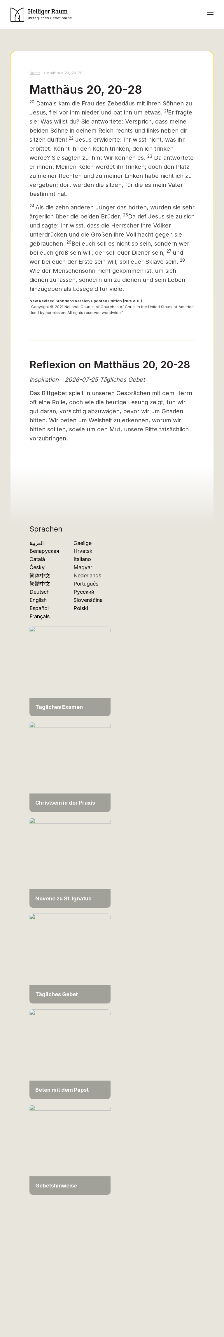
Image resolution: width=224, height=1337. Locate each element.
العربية (36, 543)
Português (86, 584)
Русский (84, 592)
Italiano (82, 559)
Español (39, 608)
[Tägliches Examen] (70, 671)
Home (34, 72)
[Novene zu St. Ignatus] (70, 862)
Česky (37, 567)
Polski (81, 608)
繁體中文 (39, 584)
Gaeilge (83, 543)
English (38, 600)
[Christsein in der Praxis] (70, 766)
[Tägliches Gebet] (70, 958)
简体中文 (39, 575)
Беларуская (44, 551)
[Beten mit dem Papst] (70, 1053)
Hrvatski (84, 551)
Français (39, 616)
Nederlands (87, 575)
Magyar (83, 567)
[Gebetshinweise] (70, 1149)
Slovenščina (88, 600)
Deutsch (39, 592)
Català (37, 559)
